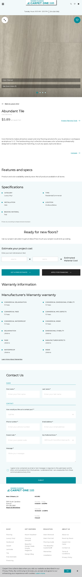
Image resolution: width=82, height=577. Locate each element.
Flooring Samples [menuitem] (28, 539)
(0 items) (78, 4)
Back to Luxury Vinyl (12, 104)
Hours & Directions (13, 507)
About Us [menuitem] (65, 535)
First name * (10, 389)
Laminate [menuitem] (9, 549)
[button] (71, 4)
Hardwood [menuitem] (10, 542)
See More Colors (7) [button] (9, 86)
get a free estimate (19, 272)
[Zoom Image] (5, 20)
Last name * (46, 389)
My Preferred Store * (49, 435)
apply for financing (59, 272)
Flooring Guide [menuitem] (48, 542)
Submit (41, 480)
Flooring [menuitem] (9, 535)
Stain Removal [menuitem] (48, 535)
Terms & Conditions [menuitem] (66, 553)
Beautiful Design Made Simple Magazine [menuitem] (29, 547)
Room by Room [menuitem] (67, 538)
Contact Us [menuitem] (66, 548)
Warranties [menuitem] (47, 551)
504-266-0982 (54, 11)
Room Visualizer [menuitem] (30, 535)
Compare (74, 153)
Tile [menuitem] (7, 553)
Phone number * (12, 421)
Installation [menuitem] (47, 555)
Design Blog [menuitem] (29, 554)
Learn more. (40, 573)
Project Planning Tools (69, 121)
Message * (9, 448)
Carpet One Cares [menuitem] (66, 543)
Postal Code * (11, 435)
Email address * (47, 421)
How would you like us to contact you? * (20, 409)
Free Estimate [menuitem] (11, 557)
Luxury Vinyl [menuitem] (10, 538)
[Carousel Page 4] (45, 92)
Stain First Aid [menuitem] (48, 538)
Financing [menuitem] (9, 560)
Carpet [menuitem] (8, 546)
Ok (67, 571)
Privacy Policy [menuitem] (67, 557)
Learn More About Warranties (12, 359)
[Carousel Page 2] (40, 92)
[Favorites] (75, 4)
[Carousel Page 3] (42, 92)
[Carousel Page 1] (37, 93)
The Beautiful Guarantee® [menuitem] (48, 547)
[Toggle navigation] (3, 4)
